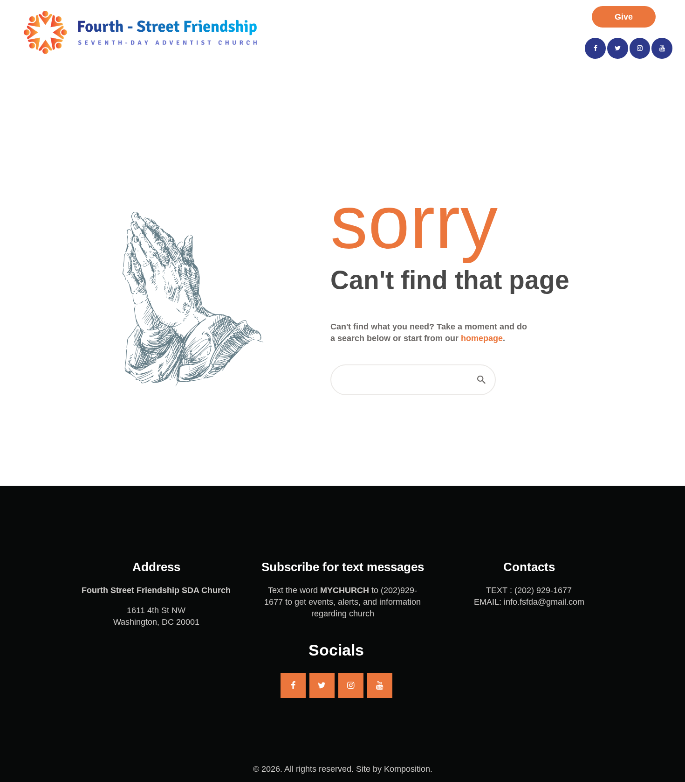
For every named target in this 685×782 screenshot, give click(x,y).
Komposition (407, 769)
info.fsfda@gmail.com (544, 602)
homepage (482, 338)
